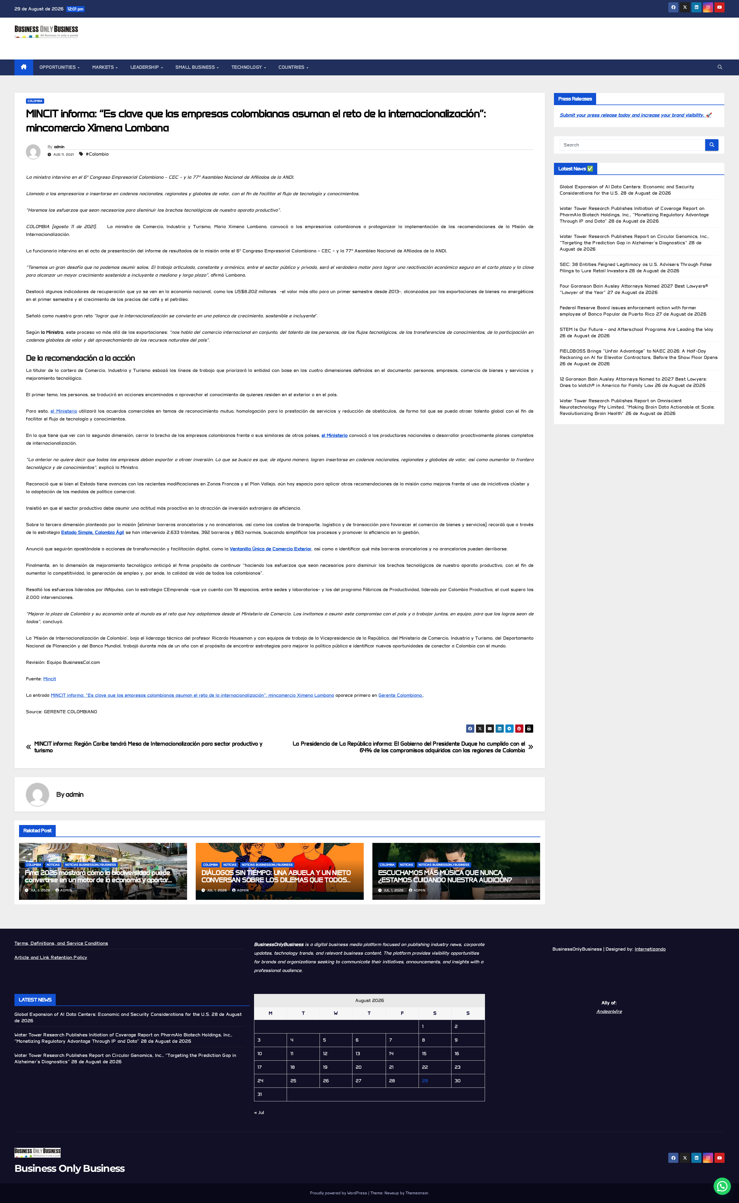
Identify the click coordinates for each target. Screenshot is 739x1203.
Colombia (35, 101)
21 (391, 1067)
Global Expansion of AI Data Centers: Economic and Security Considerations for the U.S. (112, 1014)
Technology (248, 67)
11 (291, 1053)
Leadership (145, 67)
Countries (292, 67)
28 (392, 1080)
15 (424, 1053)
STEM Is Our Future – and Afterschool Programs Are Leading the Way (637, 329)
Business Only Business (65, 44)
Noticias (53, 865)
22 (425, 1067)
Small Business (196, 67)
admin (59, 146)
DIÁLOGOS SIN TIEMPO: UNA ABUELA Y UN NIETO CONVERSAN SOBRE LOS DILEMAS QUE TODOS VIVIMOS (276, 879)
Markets (103, 67)
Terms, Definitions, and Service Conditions (61, 943)
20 (359, 1067)
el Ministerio (64, 411)
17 (259, 1067)
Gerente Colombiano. (400, 695)
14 (391, 1053)
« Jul (259, 1112)
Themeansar (417, 1193)
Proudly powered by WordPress (339, 1193)
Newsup (392, 1193)
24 (260, 1080)
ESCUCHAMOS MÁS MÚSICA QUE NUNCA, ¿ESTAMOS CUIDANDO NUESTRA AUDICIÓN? (445, 876)
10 (259, 1053)
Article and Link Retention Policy (50, 957)
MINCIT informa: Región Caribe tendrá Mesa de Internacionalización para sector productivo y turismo (148, 747)
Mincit (49, 678)
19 (325, 1067)
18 (292, 1067)
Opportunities (58, 67)
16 (457, 1053)
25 (293, 1080)
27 (358, 1080)
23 (457, 1067)
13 (358, 1053)
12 (325, 1053)
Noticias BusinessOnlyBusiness (90, 865)
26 (326, 1080)
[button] (720, 67)
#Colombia (97, 154)
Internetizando (650, 949)
